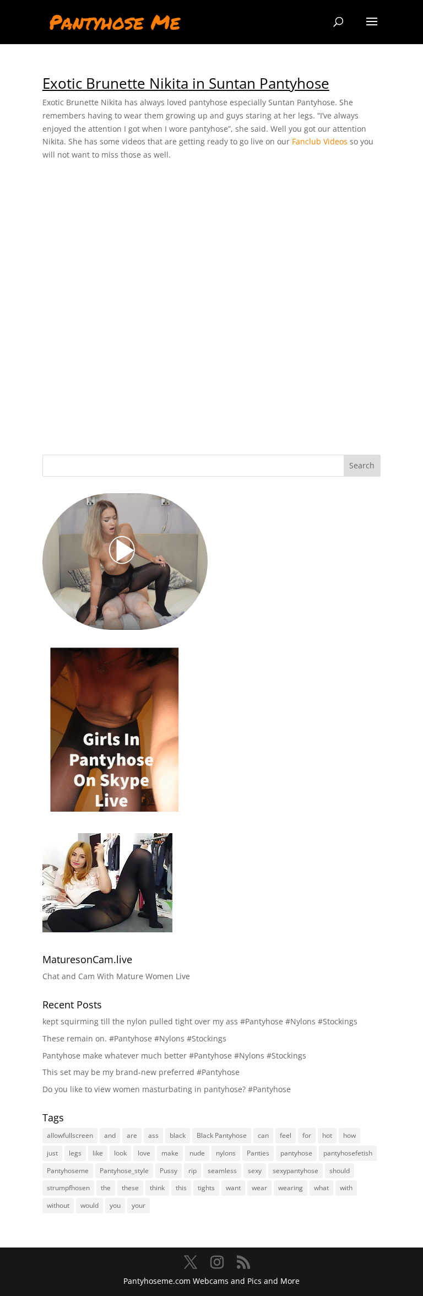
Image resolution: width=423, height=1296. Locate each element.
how (349, 1135)
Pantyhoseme (68, 1170)
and (110, 1135)
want (233, 1187)
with (346, 1187)
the (106, 1187)
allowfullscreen (70, 1135)
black (178, 1135)
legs (75, 1153)
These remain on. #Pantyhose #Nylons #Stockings (134, 1038)
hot (327, 1135)
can (263, 1135)
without (58, 1205)
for (306, 1135)
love (144, 1153)
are (132, 1135)
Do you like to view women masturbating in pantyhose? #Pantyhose (166, 1089)
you (115, 1205)
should (339, 1170)
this (181, 1187)
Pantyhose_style (124, 1170)
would (89, 1205)
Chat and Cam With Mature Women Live (116, 976)
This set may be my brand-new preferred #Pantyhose (141, 1072)
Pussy (168, 1170)
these (130, 1187)
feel (285, 1135)
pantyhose (296, 1153)
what (321, 1187)
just (52, 1153)
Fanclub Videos (320, 141)
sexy (255, 1170)
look (120, 1153)
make (169, 1153)
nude (197, 1153)
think (157, 1187)
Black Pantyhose (222, 1135)
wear (259, 1187)
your (138, 1205)
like (98, 1153)
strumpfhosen (68, 1187)
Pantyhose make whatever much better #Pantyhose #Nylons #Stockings (174, 1055)
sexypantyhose (295, 1170)
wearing (290, 1187)
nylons (226, 1153)
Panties (258, 1153)
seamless (222, 1170)
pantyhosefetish (347, 1153)
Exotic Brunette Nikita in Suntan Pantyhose (185, 83)
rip (192, 1170)
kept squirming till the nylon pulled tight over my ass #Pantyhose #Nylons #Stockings (199, 1021)
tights (206, 1187)
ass (153, 1135)
